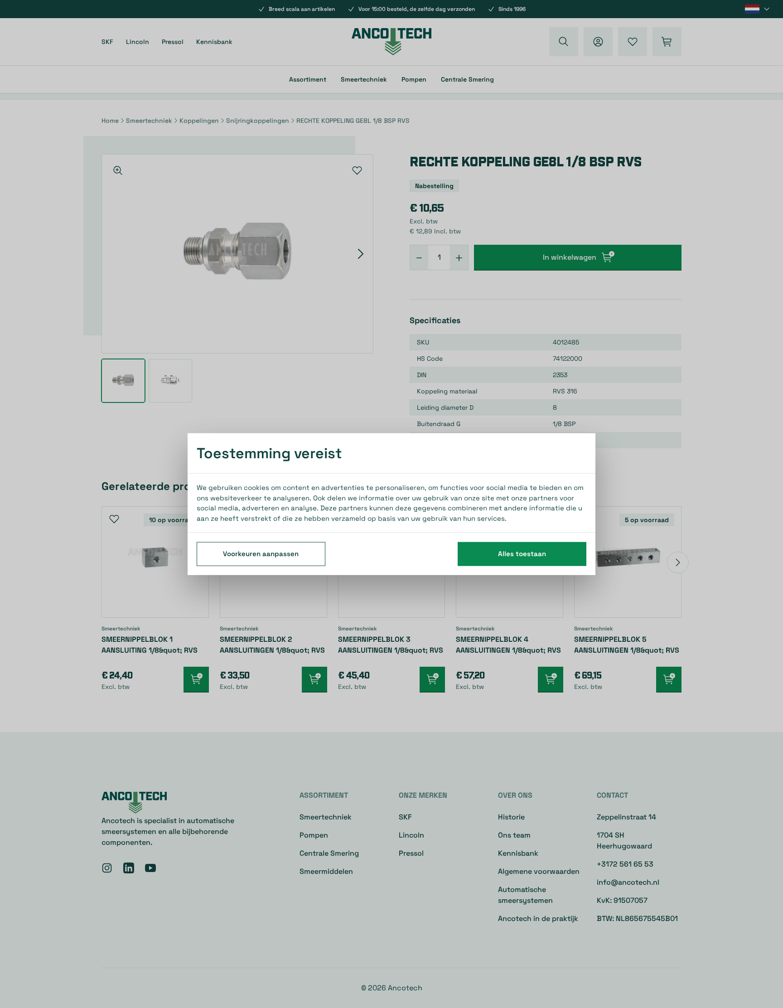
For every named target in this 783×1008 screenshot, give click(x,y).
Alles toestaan (522, 553)
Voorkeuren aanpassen (261, 553)
